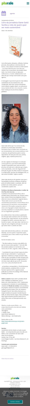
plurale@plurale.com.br (15, 384)
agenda (12, 13)
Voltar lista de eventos (8, 358)
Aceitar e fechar (15, 401)
